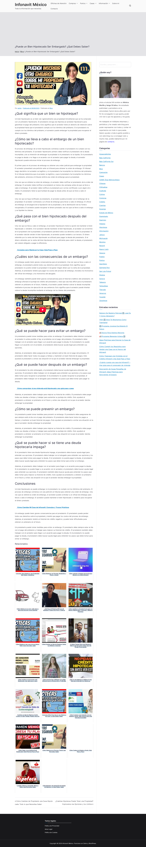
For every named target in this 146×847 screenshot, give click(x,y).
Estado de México (106, 213)
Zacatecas (103, 301)
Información (103, 3)
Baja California (104, 158)
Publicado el (31, 108)
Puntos (82, 3)
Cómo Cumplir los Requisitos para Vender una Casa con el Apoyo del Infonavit (112, 349)
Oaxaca (102, 253)
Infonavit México (31, 4)
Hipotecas (103, 227)
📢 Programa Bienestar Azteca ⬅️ (112, 336)
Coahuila (102, 191)
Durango (102, 209)
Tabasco (102, 282)
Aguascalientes (105, 154)
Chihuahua (103, 187)
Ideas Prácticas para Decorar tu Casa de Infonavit (114, 341)
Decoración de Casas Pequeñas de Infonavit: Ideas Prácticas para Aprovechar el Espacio (112, 372)
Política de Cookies (51, 832)
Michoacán (103, 238)
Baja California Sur (106, 161)
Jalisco (102, 235)
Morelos (102, 242)
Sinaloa (102, 275)
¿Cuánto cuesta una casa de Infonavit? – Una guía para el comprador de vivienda (114, 363)
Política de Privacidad (52, 826)
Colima (102, 194)
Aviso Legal (48, 829)
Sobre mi (115, 3)
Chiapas (102, 183)
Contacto (54, 9)
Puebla (101, 257)
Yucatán (102, 297)
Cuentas (102, 205)
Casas (92, 3)
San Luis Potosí (105, 271)
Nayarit (102, 246)
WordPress (92, 843)
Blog (51, 108)
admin (20, 108)
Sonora (102, 279)
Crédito (102, 202)
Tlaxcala (102, 290)
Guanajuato (103, 216)
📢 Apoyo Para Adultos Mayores (111, 333)
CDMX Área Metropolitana (109, 180)
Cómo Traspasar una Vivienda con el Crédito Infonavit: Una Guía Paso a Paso (114, 357)
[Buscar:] (115, 64)
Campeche (103, 172)
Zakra (85, 843)
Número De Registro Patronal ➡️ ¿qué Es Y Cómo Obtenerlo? (115, 314)
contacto (110, 142)
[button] (77, 3)
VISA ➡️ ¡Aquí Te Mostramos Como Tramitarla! (112, 321)
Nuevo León (104, 249)
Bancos (102, 165)
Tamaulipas (103, 286)
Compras (72, 3)
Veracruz (102, 293)
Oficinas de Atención (58, 3)
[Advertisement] (73, 30)
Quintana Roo (104, 268)
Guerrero (102, 220)
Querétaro (103, 264)
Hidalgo (102, 224)
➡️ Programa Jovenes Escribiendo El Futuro (113, 327)
